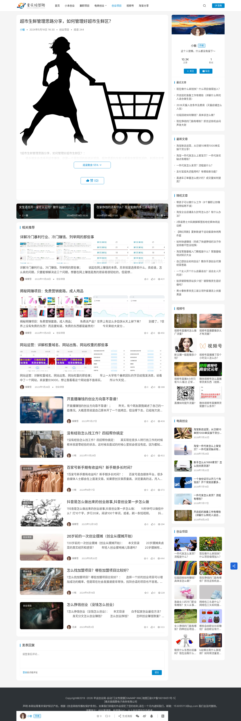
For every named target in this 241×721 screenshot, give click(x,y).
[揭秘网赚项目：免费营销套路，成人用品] (92, 306)
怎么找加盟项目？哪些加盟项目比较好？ (98, 570)
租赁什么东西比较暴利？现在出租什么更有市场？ (185, 651)
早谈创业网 (100, 698)
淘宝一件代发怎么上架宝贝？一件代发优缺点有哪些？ (207, 449)
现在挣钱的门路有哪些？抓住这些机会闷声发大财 (210, 579)
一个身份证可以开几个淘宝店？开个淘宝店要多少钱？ (207, 482)
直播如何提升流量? (184, 402)
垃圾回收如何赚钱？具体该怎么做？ (196, 114)
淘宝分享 (144, 5)
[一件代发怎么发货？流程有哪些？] (183, 499)
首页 (57, 5)
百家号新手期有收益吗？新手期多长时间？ (100, 467)
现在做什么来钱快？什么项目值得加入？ (198, 88)
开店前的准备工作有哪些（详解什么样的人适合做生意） (207, 515)
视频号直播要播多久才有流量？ (210, 332)
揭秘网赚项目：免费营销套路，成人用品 (51, 291)
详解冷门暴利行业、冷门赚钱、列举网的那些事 (57, 237)
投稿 (219, 5)
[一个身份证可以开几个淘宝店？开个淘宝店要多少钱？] (183, 482)
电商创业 (99, 5)
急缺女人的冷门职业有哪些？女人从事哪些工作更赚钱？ (185, 603)
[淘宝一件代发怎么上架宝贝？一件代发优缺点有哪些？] (183, 449)
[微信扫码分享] (137, 716)
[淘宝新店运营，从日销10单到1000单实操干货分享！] (183, 433)
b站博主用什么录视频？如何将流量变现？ (210, 651)
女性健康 (120, 698)
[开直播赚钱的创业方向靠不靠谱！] (41, 410)
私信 (207, 71)
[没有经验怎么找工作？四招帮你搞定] (41, 444)
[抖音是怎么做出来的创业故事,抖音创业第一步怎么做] (41, 512)
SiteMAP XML (133, 698)
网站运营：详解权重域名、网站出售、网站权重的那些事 (64, 345)
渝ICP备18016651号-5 (162, 698)
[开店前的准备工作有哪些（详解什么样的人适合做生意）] (183, 515)
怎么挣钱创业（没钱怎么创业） (91, 605)
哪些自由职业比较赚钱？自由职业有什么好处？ (210, 627)
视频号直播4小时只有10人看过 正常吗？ (185, 380)
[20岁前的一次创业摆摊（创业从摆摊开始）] (41, 547)
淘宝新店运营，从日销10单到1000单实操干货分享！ (207, 433)
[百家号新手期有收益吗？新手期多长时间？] (41, 478)
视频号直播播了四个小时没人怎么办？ (210, 356)
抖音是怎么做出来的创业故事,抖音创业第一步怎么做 (108, 502)
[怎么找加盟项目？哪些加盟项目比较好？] (41, 581)
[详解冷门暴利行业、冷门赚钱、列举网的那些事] (92, 252)
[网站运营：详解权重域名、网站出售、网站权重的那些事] (92, 360)
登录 (25, 672)
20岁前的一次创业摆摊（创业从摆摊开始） (101, 536)
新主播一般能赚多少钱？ (185, 356)
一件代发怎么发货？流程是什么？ (194, 165)
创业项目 (117, 5)
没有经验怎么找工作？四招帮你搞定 (95, 433)
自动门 (110, 698)
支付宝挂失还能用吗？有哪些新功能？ (197, 171)
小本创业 (70, 5)
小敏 (22, 29)
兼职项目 (84, 5)
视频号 (130, 5)
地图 (144, 698)
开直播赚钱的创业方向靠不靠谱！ (93, 399)
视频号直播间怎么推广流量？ (185, 332)
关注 (192, 71)
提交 (157, 672)
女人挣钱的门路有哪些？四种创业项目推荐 (185, 627)
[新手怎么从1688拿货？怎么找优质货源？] (183, 466)
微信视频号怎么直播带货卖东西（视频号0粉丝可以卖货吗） (210, 380)
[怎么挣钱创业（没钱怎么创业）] (41, 615)
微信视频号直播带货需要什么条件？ (210, 404)
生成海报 (127, 715)
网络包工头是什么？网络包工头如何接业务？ (210, 603)
